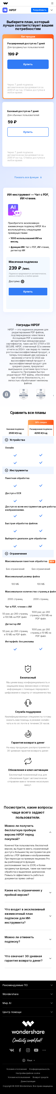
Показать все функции (26, 177)
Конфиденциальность (39, 1069)
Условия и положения (16, 1069)
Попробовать (39, 10)
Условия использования (19, 1077)
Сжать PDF (9, 33)
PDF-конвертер (12, 25)
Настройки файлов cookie (28, 1073)
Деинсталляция (28, 1081)
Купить (28, 132)
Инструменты (11, 49)
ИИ (4, 41)
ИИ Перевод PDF (13, 57)
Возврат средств (40, 1077)
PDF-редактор (11, 17)
